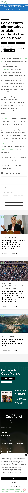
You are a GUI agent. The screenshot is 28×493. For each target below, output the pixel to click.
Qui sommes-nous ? (7, 430)
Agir (3, 336)
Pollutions (5, 16)
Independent (6, 69)
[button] (26, 455)
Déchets (4, 43)
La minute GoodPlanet (8, 441)
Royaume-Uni (20, 43)
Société (13, 16)
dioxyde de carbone (7, 149)
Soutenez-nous (5, 438)
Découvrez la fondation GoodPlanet (12, 443)
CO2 (11, 124)
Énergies (12, 283)
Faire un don (18, 2)
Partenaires (4, 432)
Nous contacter (6, 435)
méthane (4, 144)
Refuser (14, 482)
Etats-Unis (11, 43)
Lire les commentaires (14, 204)
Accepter (14, 478)
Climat (4, 237)
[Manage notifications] (24, 490)
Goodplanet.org (8, 378)
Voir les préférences (14, 486)
